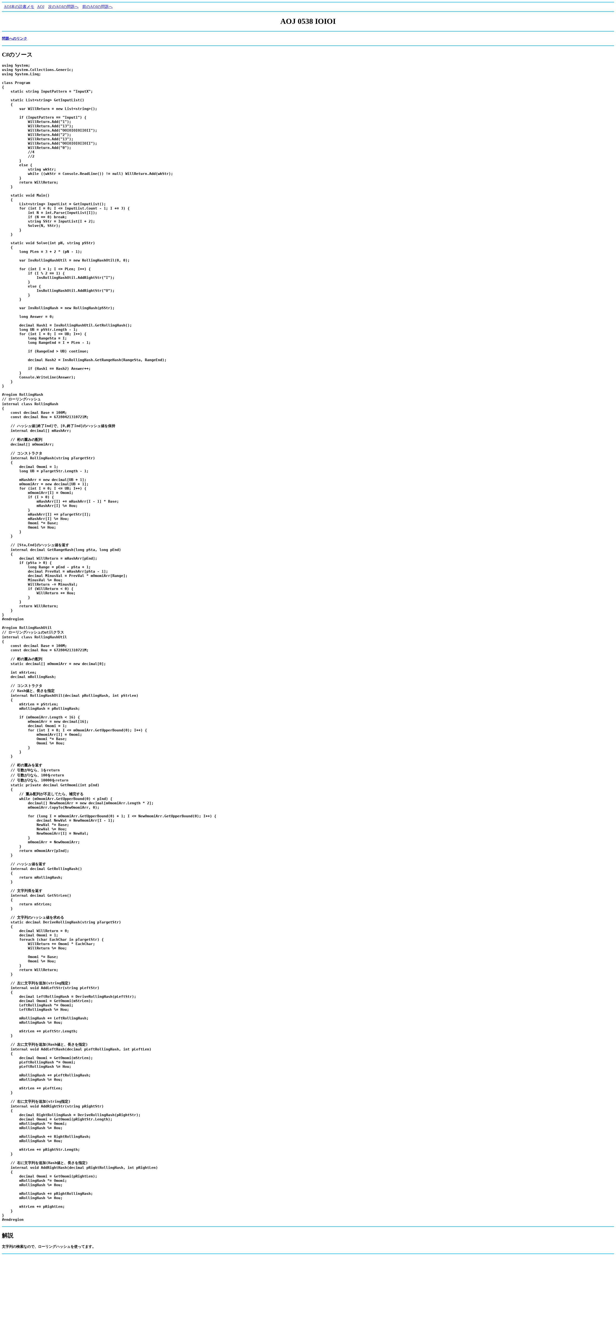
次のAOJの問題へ (63, 7)
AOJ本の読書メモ (19, 7)
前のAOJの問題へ (97, 7)
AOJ (40, 7)
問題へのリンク (14, 38)
